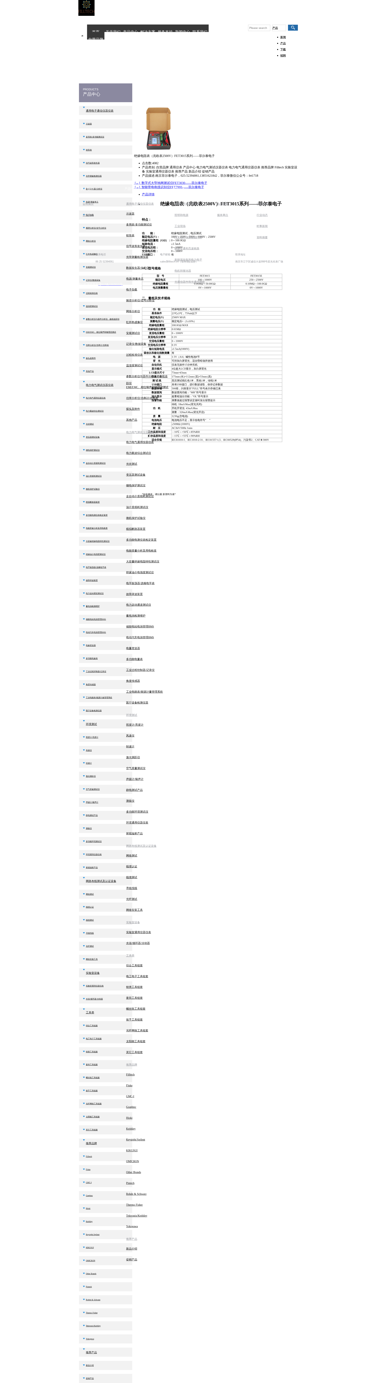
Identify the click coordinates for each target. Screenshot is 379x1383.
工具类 (90, 1012)
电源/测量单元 (135, 278)
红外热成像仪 (134, 322)
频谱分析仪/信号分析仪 (96, 228)
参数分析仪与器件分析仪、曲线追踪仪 (102, 319)
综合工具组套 (92, 1026)
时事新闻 (262, 226)
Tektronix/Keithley (93, 1326)
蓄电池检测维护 (93, 606)
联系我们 (199, 32)
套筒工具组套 (92, 1064)
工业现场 (180, 226)
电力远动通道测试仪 (95, 593)
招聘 (283, 55)
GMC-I (89, 1182)
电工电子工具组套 (94, 1039)
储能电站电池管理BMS (96, 619)
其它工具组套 (92, 1130)
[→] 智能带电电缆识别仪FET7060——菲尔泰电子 (169, 187)
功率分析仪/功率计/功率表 (97, 345)
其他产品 (90, 371)
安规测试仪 (133, 333)
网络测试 (90, 894)
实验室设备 (93, 973)
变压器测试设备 (93, 437)
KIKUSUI (90, 1247)
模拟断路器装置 (93, 502)
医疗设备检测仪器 (94, 710)
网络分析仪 (91, 241)
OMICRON (90, 1260)
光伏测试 (90, 424)
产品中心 (130, 32)
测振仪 (89, 828)
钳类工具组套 (92, 1052)
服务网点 (222, 215)
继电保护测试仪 (93, 450)
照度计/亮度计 (92, 737)
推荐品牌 (91, 1143)
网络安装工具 (92, 959)
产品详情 (148, 194)
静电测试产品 (92, 815)
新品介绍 (90, 1365)
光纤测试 (90, 946)
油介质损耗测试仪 (94, 476)
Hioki (88, 1208)
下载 (283, 49)
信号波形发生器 (93, 163)
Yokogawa (90, 1339)
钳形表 (89, 150)
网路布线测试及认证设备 (101, 881)
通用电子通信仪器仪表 (100, 110)
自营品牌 (95, 39)
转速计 (89, 763)
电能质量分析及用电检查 (97, 528)
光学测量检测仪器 (94, 176)
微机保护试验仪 (93, 489)
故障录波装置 (92, 580)
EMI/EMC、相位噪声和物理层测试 (101, 332)
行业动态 (262, 215)
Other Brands (91, 1274)
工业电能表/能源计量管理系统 (99, 697)
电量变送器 (91, 645)
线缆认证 (90, 907)
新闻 (283, 37)
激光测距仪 (91, 776)
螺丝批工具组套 (93, 1077)
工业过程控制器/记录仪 (96, 671)
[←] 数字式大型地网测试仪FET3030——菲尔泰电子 (170, 183)
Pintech (89, 1287)
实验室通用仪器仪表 (95, 986)
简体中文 (286, 11)
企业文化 (88, 215)
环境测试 (91, 724)
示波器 (89, 124)
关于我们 (113, 32)
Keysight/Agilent (92, 1234)
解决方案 (147, 32)
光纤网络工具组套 (94, 1104)
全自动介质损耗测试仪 (96, 463)
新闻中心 (182, 32)
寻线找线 (90, 933)
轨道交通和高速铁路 (186, 248)
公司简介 (88, 203)
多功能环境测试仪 (94, 841)
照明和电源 (181, 215)
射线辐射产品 (92, 867)
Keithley (89, 1221)
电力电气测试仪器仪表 (100, 385)
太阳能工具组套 (93, 1117)
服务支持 (165, 32)
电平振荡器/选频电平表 (96, 567)
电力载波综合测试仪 (95, 411)
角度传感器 (91, 684)
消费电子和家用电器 (186, 203)
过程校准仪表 (92, 293)
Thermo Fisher (92, 1313)
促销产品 (90, 1378)
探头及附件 (91, 358)
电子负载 (131, 289)
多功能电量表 (92, 658)
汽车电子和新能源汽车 (188, 237)
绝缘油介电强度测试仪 (96, 554)
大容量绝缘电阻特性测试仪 (98, 541)
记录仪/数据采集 (136, 343)
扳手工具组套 (92, 1091)
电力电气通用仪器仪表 (96, 398)
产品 (275, 27)
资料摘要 (262, 237)
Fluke (88, 1169)
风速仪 (89, 750)
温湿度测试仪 (92, 306)
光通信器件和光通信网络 (189, 281)
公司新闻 (262, 203)
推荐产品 (91, 1352)
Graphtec (89, 1195)
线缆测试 (90, 920)
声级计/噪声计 (92, 802)
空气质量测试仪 (93, 789)
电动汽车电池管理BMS (96, 632)
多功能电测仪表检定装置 (97, 515)
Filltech (89, 1156)
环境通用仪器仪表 (94, 854)
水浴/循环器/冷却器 (94, 999)
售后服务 (222, 203)
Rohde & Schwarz (93, 1300)
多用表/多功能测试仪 (95, 137)
